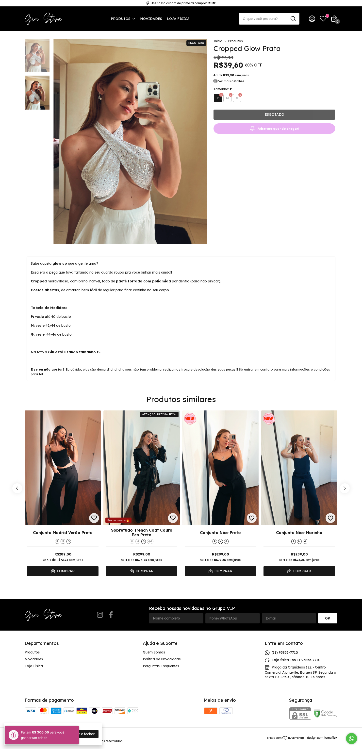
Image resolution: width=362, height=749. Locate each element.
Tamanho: (223, 89)
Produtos (120, 18)
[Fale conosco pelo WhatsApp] (351, 738)
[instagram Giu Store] (100, 614)
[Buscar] (293, 18)
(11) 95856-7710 (285, 652)
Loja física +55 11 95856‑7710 (296, 660)
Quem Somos (154, 652)
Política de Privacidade (162, 659)
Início (218, 41)
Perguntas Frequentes (161, 666)
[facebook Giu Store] (110, 614)
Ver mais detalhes (230, 81)
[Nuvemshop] (286, 738)
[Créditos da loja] (321, 738)
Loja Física (178, 18)
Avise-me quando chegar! (278, 128)
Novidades (151, 18)
